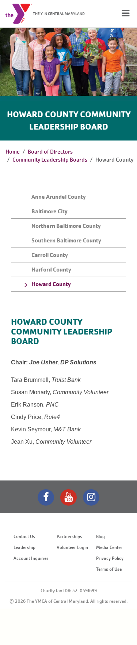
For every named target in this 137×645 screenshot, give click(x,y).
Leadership (24, 547)
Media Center (109, 547)
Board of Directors (50, 151)
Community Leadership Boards (49, 159)
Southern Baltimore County (66, 240)
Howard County (51, 284)
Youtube (68, 497)
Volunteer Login (72, 547)
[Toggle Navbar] (125, 13)
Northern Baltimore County (66, 225)
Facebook (46, 497)
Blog (100, 536)
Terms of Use (109, 569)
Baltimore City (49, 211)
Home (12, 151)
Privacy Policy (109, 558)
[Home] (18, 14)
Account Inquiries (31, 558)
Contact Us (24, 536)
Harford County (51, 269)
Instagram (91, 497)
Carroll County (49, 255)
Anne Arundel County (58, 196)
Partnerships (69, 536)
